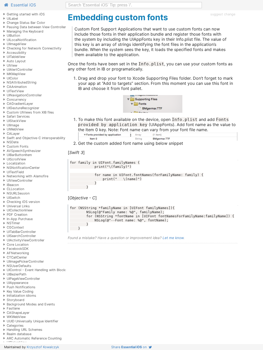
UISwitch (13, 198)
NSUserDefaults (19, 266)
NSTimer (13, 223)
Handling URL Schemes (24, 330)
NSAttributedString (21, 82)
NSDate (12, 142)
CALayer (13, 134)
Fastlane (13, 308)
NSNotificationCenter (23, 168)
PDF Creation (17, 215)
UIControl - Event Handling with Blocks (37, 270)
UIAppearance (17, 283)
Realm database (19, 334)
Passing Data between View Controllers (37, 27)
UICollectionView (19, 210)
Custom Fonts (18, 146)
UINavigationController (24, 95)
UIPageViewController (23, 279)
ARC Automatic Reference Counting (34, 338)
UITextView (15, 91)
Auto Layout (16, 61)
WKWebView (16, 317)
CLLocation (15, 189)
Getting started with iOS (26, 14)
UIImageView (16, 44)
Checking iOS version (23, 202)
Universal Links (18, 206)
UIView (12, 65)
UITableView (16, 57)
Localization (16, 163)
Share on (130, 347)
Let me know (173, 238)
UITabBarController (21, 232)
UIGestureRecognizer (23, 108)
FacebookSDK (18, 249)
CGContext (15, 227)
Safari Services (18, 116)
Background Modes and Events (31, 304)
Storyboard (15, 300)
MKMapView (16, 74)
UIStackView (16, 121)
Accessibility (16, 53)
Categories (15, 325)
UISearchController (21, 236)
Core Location (18, 244)
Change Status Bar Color (26, 23)
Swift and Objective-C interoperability (36, 138)
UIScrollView (16, 159)
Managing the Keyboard (25, 31)
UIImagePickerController (25, 261)
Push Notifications (21, 287)
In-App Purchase (20, 219)
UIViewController (20, 180)
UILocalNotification (21, 40)
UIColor (12, 78)
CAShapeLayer (18, 313)
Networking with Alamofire (27, 176)
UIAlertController (20, 69)
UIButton (13, 35)
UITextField (15, 172)
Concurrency (16, 99)
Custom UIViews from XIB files (30, 112)
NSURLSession (18, 193)
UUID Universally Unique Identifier (32, 321)
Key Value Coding (20, 291)
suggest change (222, 14)
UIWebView (15, 129)
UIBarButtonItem (19, 155)
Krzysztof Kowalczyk (43, 347)
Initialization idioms (21, 295)
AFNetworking (18, 253)
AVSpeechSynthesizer (24, 151)
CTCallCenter (17, 257)
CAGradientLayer (20, 104)
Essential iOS (22, 4)
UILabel (12, 18)
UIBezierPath (16, 274)
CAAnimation (17, 87)
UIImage (13, 125)
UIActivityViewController (25, 240)
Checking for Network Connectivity (34, 48)
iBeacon (13, 185)
